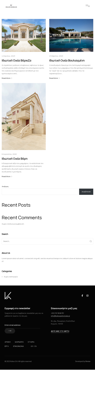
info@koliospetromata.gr (60, 316)
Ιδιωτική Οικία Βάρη (14, 158)
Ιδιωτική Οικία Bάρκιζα (16, 60)
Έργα (7, 346)
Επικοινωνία (18, 346)
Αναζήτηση (5, 187)
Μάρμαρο (19, 342)
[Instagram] (87, 295)
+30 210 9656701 (57, 313)
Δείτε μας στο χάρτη (60, 331)
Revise (88, 361)
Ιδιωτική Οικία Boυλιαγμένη (67, 60)
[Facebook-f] (82, 295)
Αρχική (8, 342)
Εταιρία (31, 342)
